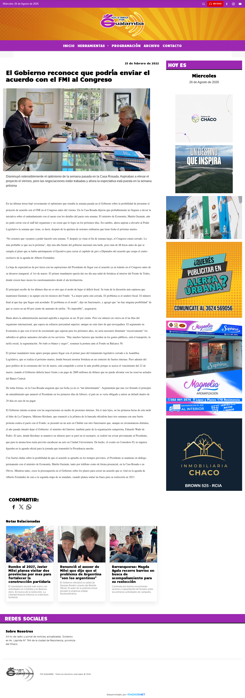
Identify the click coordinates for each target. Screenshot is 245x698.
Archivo (152, 46)
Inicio (69, 46)
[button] (203, 4)
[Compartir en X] (21, 507)
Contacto (172, 46)
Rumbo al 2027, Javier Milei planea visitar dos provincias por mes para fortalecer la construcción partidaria (29, 574)
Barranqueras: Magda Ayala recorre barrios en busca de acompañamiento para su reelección (133, 574)
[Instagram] (233, 4)
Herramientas (92, 46)
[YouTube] (240, 4)
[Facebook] (227, 4)
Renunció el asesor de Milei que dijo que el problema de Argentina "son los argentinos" (80, 572)
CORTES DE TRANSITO (122, 54)
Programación (126, 46)
